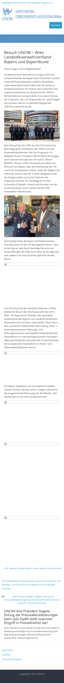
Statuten (6, 654)
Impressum (7, 650)
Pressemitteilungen (11, 659)
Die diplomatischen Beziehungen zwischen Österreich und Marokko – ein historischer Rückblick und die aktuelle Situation (31, 585)
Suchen (55, 25)
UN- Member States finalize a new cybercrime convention (32, 568)
